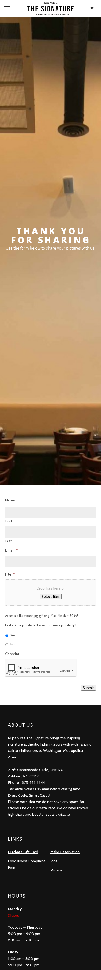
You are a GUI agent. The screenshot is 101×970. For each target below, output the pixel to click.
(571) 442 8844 (33, 782)
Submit (88, 688)
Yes (13, 635)
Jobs (53, 861)
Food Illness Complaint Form (26, 864)
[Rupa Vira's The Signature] (50, 8)
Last (8, 541)
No (12, 644)
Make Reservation (65, 852)
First (8, 521)
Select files (51, 596)
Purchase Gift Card (23, 852)
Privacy (56, 870)
